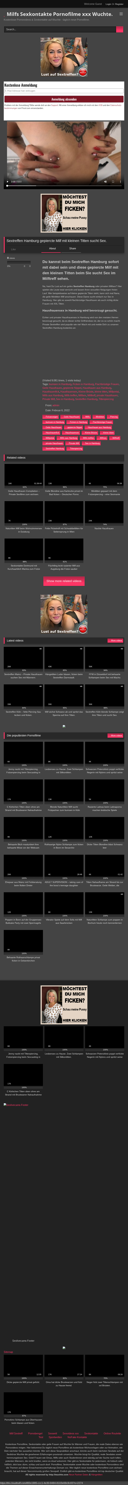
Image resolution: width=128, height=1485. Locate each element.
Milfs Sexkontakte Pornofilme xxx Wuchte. (59, 14)
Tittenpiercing (106, 399)
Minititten (100, 417)
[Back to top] (119, 1476)
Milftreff (91, 395)
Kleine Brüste (86, 391)
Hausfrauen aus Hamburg (97, 388)
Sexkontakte (91, 1433)
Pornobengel (35, 1433)
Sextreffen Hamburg (86, 399)
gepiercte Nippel (72, 388)
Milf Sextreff (16, 1433)
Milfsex (82, 395)
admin (55, 405)
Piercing (114, 417)
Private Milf (48, 399)
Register (119, 4)
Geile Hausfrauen (52, 388)
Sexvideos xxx (71, 1433)
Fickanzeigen (52, 417)
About (52, 248)
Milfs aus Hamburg (52, 395)
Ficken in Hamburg (83, 384)
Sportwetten (55, 1437)
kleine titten (101, 391)
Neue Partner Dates (79, 1474)
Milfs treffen (70, 395)
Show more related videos (64, 581)
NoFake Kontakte (77, 1437)
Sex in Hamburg (65, 399)
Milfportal (114, 391)
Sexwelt (52, 1433)
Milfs (87, 417)
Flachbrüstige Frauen (107, 384)
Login (108, 4)
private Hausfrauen (107, 395)
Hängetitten (97, 1474)
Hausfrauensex (68, 391)
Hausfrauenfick (50, 391)
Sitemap (8, 1352)
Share (72, 248)
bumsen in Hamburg (60, 384)
